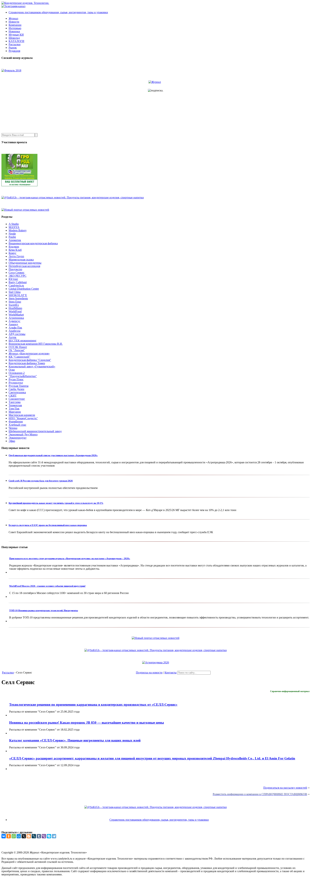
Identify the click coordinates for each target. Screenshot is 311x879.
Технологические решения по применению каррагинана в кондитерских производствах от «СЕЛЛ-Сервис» (93, 704)
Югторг (13, 279)
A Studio (14, 223)
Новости (14, 21)
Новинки (14, 31)
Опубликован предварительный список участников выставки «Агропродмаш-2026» (53, 455)
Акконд (13, 324)
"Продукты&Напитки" (23, 376)
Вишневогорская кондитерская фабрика (33, 243)
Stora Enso (15, 301)
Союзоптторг (17, 398)
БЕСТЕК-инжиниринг (23, 340)
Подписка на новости (149, 672)
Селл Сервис (16, 272)
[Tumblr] (39, 836)
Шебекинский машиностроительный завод (35, 431)
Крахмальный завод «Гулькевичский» (32, 366)
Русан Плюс (16, 379)
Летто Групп (16, 256)
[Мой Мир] (19, 836)
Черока (13, 428)
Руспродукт (16, 382)
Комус (12, 253)
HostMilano (15, 308)
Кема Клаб (15, 249)
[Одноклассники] (8, 836)
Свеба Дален (16, 389)
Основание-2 (17, 372)
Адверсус (14, 321)
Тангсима (15, 402)
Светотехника (17, 392)
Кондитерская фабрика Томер (27, 363)
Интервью (15, 28)
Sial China (15, 291)
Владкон (14, 246)
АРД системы (17, 334)
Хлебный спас (17, 424)
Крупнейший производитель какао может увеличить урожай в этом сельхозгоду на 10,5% (56, 503)
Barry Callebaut (18, 282)
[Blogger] (29, 836)
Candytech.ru (16, 285)
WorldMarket (16, 314)
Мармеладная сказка (21, 259)
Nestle (12, 233)
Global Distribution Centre (24, 288)
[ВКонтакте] (3, 836)
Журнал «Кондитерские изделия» (29, 353)
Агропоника (16, 317)
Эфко (12, 440)
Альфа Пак (15, 327)
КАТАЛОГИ (16, 41)
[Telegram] (54, 836)
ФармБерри (16, 421)
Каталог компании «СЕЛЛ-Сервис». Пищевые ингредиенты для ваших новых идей (75, 740)
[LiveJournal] (34, 836)
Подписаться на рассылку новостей (285, 787)
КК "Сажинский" (19, 356)
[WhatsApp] (14, 836)
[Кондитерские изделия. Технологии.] (25, 2)
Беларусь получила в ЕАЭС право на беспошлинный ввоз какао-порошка (48, 525)
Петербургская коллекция (24, 266)
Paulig (12, 236)
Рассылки (15, 44)
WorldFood (15, 311)
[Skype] (49, 836)
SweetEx (14, 304)
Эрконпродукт (17, 437)
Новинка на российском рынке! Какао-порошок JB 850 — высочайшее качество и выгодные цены (86, 722)
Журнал (13, 18)
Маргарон (15, 411)
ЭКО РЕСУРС (17, 275)
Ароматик (15, 240)
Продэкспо (15, 269)
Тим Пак (14, 408)
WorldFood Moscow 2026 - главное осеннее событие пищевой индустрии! (47, 586)
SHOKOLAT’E (18, 295)
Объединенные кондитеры (25, 262)
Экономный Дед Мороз (23, 434)
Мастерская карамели (22, 415)
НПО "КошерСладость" (23, 418)
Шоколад (14, 37)
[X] (24, 836)
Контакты (170, 672)
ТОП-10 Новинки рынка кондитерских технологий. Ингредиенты (43, 610)
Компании (15, 24)
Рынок (13, 47)
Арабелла (14, 330)
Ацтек (12, 337)
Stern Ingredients (18, 298)
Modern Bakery (18, 230)
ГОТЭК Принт (18, 347)
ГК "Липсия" (17, 350)
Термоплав (15, 405)
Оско (12, 369)
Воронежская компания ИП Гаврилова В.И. (36, 343)
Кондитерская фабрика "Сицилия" (30, 359)
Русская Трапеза (18, 385)
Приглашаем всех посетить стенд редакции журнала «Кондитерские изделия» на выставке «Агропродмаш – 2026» (69, 558)
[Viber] (44, 836)
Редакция (14, 50)
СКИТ (13, 395)
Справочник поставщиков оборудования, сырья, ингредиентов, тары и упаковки (58, 12)
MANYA (14, 227)
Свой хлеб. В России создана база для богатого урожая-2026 (41, 480)
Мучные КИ (16, 34)
